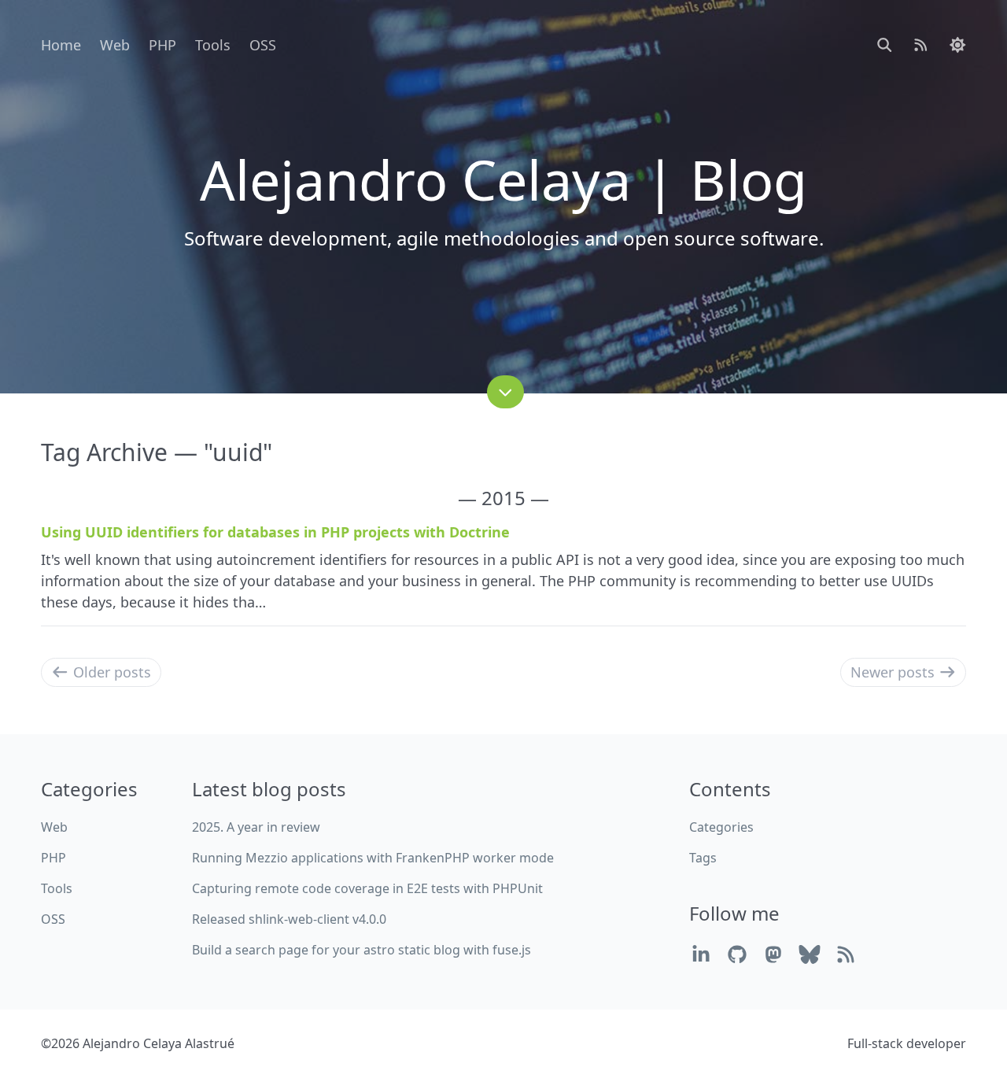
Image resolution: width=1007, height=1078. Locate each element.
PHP (162, 44)
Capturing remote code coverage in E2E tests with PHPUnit (367, 888)
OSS (262, 44)
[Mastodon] (773, 954)
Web (115, 44)
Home (61, 44)
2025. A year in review (256, 827)
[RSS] (846, 954)
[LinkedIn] (701, 954)
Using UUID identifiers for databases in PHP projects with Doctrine (275, 531)
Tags (703, 857)
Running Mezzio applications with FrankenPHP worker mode (373, 857)
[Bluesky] (809, 954)
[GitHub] (737, 954)
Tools (213, 44)
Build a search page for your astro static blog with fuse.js (361, 949)
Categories (721, 827)
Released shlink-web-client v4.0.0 (289, 919)
